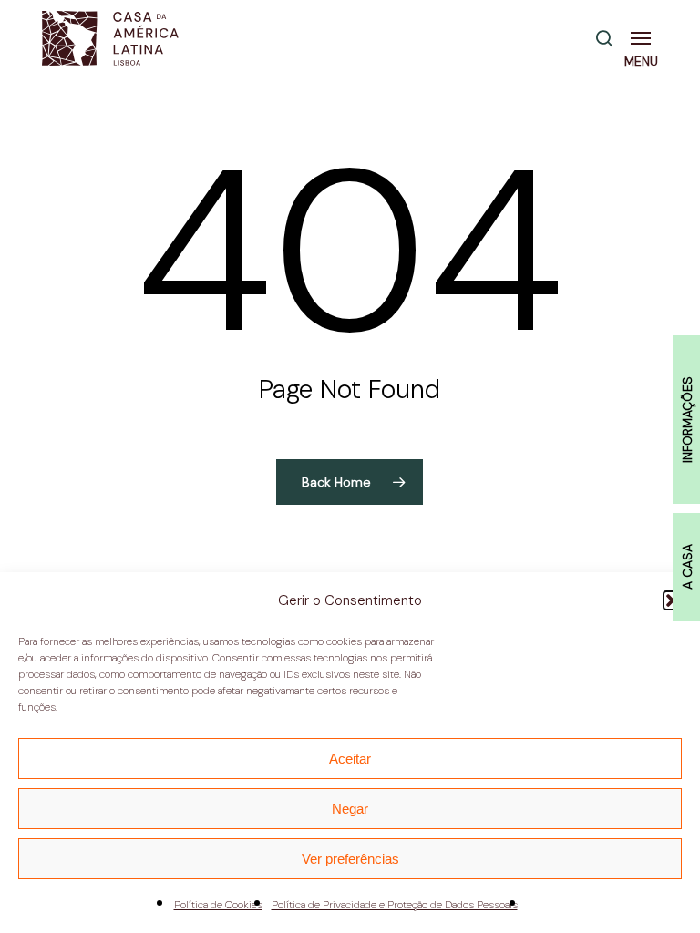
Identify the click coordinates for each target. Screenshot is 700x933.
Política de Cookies (218, 904)
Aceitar (350, 758)
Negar (350, 808)
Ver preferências (350, 858)
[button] (644, 38)
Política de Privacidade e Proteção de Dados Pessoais (395, 904)
